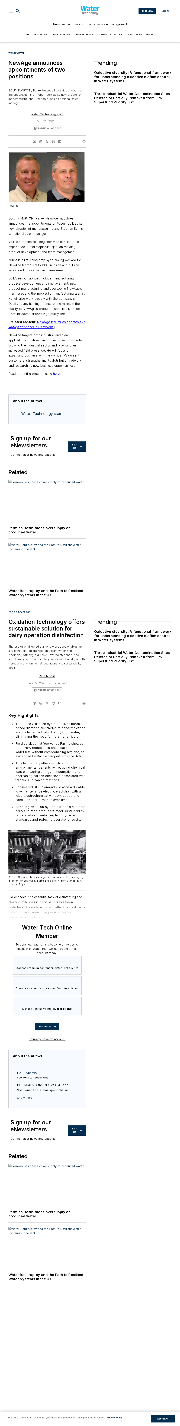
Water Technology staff (47, 114)
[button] (11, 11)
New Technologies (141, 34)
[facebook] (34, 141)
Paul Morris (47, 676)
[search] (17, 11)
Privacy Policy (114, 1417)
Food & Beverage (19, 612)
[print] (84, 141)
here (56, 373)
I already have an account (47, 1039)
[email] (60, 141)
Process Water (36, 34)
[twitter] (47, 141)
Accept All (162, 1418)
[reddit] (53, 141)
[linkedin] (41, 141)
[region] (90, 1419)
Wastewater (61, 34)
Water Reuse (84, 34)
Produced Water (110, 34)
